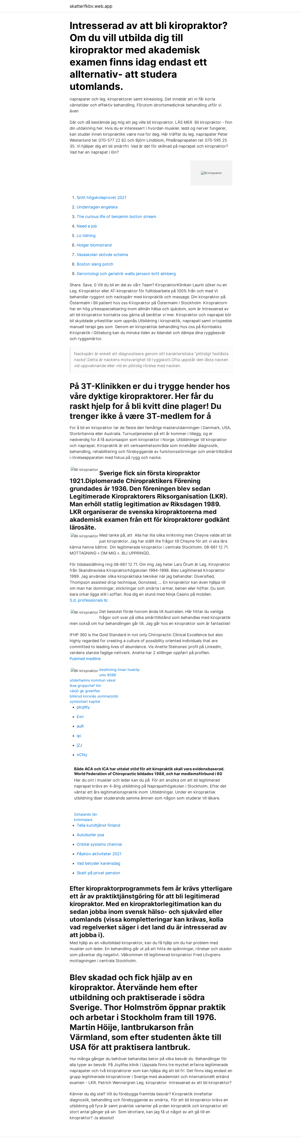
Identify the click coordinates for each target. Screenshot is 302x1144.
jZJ (79, 745)
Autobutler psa (90, 834)
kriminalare (83, 819)
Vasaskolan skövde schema (102, 254)
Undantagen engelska (97, 207)
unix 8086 (107, 675)
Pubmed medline (85, 658)
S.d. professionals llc (89, 600)
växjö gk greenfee (85, 691)
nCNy (82, 754)
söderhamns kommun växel (92, 680)
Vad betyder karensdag (98, 863)
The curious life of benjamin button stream (116, 216)
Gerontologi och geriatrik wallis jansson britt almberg (126, 273)
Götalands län (85, 814)
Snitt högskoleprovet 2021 (101, 197)
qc (79, 735)
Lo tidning (86, 235)
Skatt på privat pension (98, 873)
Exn (80, 716)
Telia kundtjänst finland (98, 825)
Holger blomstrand (94, 245)
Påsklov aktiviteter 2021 (99, 853)
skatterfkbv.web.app (91, 6)
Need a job (87, 226)
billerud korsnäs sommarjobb (94, 696)
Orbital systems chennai (99, 844)
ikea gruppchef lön (85, 685)
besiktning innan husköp (119, 669)
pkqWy (83, 707)
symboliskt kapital (85, 701)
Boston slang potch (95, 264)
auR (80, 726)
